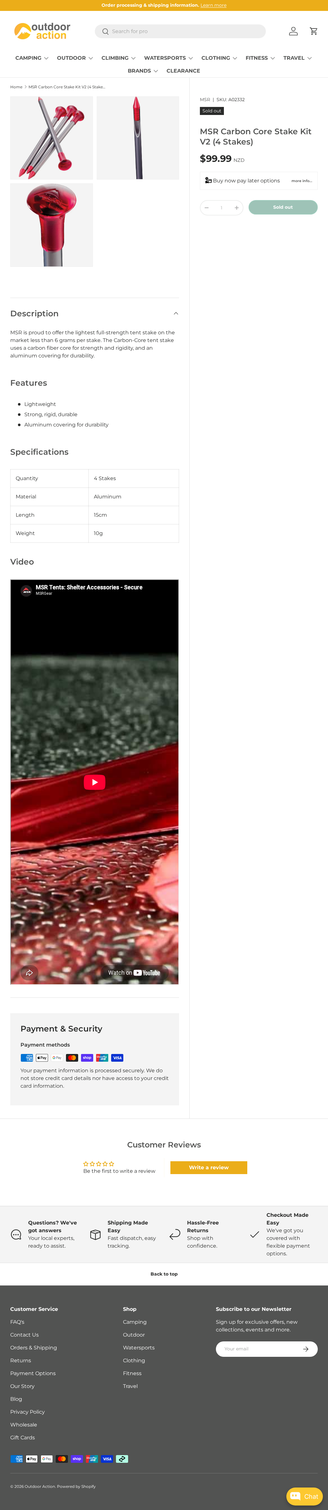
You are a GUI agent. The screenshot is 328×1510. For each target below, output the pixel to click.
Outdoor (134, 1335)
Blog (16, 1399)
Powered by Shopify (76, 1486)
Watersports (139, 1348)
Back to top (164, 1274)
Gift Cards (22, 1438)
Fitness (132, 1373)
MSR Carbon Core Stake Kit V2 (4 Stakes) (67, 87)
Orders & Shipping (33, 1348)
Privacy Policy (27, 1412)
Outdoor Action (40, 1486)
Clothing (134, 1360)
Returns (20, 1360)
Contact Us (24, 1335)
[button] (314, 31)
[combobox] (180, 31)
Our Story (22, 1386)
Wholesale (23, 1425)
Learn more (213, 5)
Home (16, 87)
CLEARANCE (183, 71)
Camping (135, 1322)
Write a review (209, 1167)
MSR (205, 99)
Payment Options (33, 1373)
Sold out (283, 207)
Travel (130, 1386)
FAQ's (17, 1322)
